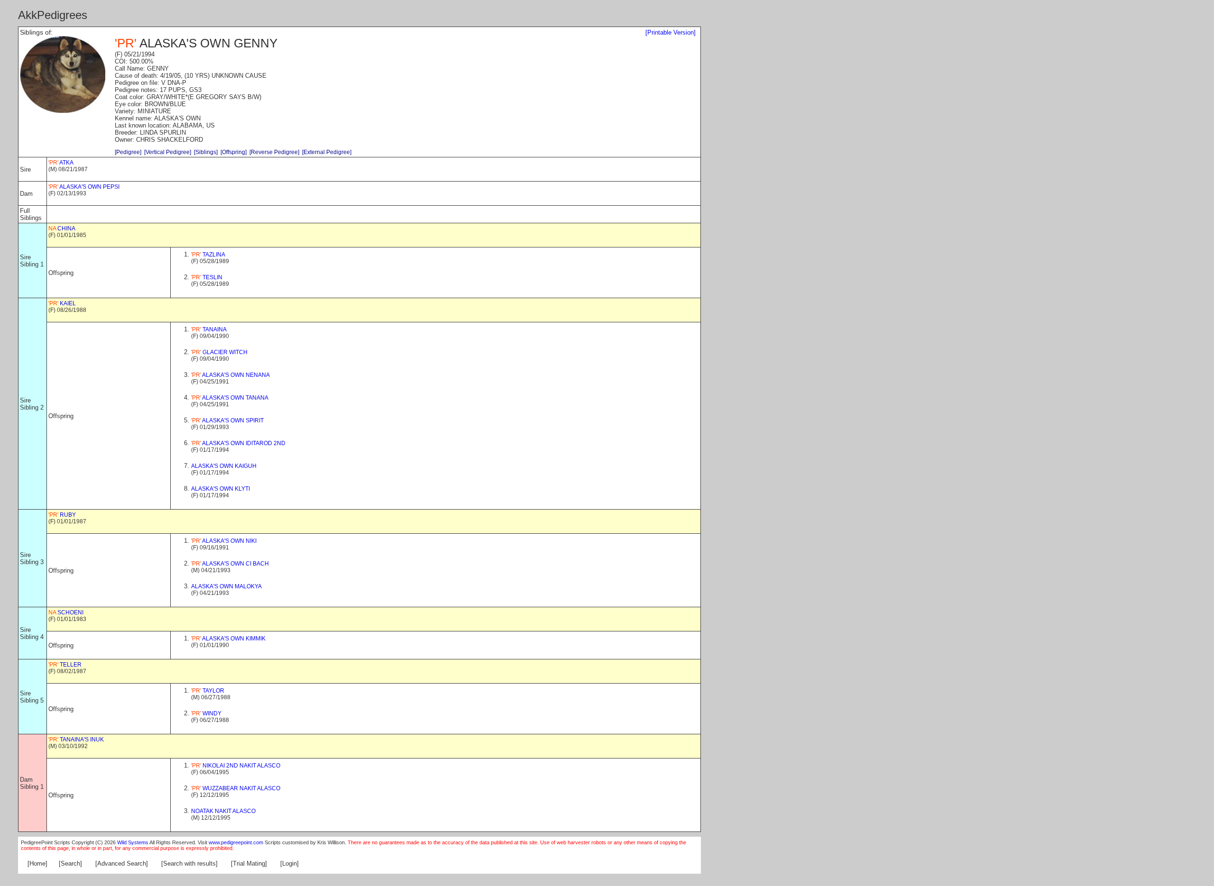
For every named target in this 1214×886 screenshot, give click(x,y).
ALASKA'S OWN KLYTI (221, 488)
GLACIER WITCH (220, 352)
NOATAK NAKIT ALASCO (224, 811)
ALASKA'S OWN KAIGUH (224, 466)
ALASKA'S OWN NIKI (224, 541)
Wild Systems (132, 842)
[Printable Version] (670, 32)
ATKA (61, 162)
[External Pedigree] (326, 152)
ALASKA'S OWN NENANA (231, 375)
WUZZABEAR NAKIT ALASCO (236, 788)
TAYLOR (208, 690)
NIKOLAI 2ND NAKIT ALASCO (236, 765)
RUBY (62, 515)
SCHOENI (66, 612)
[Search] (70, 863)
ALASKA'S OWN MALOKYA (227, 586)
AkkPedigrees (52, 15)
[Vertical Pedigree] (167, 152)
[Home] (37, 863)
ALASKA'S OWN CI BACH (230, 563)
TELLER (65, 664)
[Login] (289, 863)
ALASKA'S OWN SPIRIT (228, 420)
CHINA (62, 228)
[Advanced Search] (121, 863)
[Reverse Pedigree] (274, 152)
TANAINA (209, 329)
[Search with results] (189, 863)
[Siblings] (206, 152)
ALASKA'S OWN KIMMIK (229, 638)
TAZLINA (208, 254)
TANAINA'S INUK (76, 739)
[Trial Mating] (249, 863)
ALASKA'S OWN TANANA (230, 397)
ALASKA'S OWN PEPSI (84, 186)
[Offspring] (234, 152)
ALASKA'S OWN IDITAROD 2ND (239, 443)
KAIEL (62, 303)
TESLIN (207, 277)
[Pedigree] (128, 152)
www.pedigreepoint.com (236, 842)
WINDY (207, 713)
